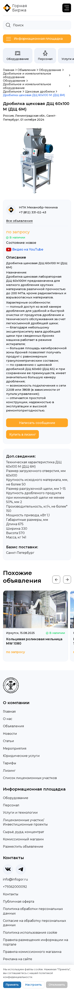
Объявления (13, 726)
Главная (9, 711)
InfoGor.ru (29, 681)
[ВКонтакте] (8, 869)
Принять (12, 984)
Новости (10, 734)
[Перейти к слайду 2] (38, 191)
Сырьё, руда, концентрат (23, 832)
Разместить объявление (23, 846)
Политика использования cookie (30, 932)
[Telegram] (21, 869)
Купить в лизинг (22, 434)
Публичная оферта (18, 901)
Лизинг (9, 771)
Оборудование (18, 59)
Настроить (33, 984)
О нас (7, 719)
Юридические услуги (21, 756)
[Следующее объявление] (67, 579)
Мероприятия (14, 748)
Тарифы (9, 763)
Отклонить (57, 984)
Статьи (8, 741)
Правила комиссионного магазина (32, 952)
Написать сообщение (37, 423)
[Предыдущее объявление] (56, 579)
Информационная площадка (38, 39)
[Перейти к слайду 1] (36, 191)
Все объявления (19, 221)
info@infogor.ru (15, 879)
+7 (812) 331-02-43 (32, 212)
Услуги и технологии (20, 812)
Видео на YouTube (27, 249)
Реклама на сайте (17, 959)
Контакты (10, 894)
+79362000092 (15, 887)
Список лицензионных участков (30, 778)
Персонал (45, 59)
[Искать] (8, 25)
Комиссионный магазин (23, 839)
